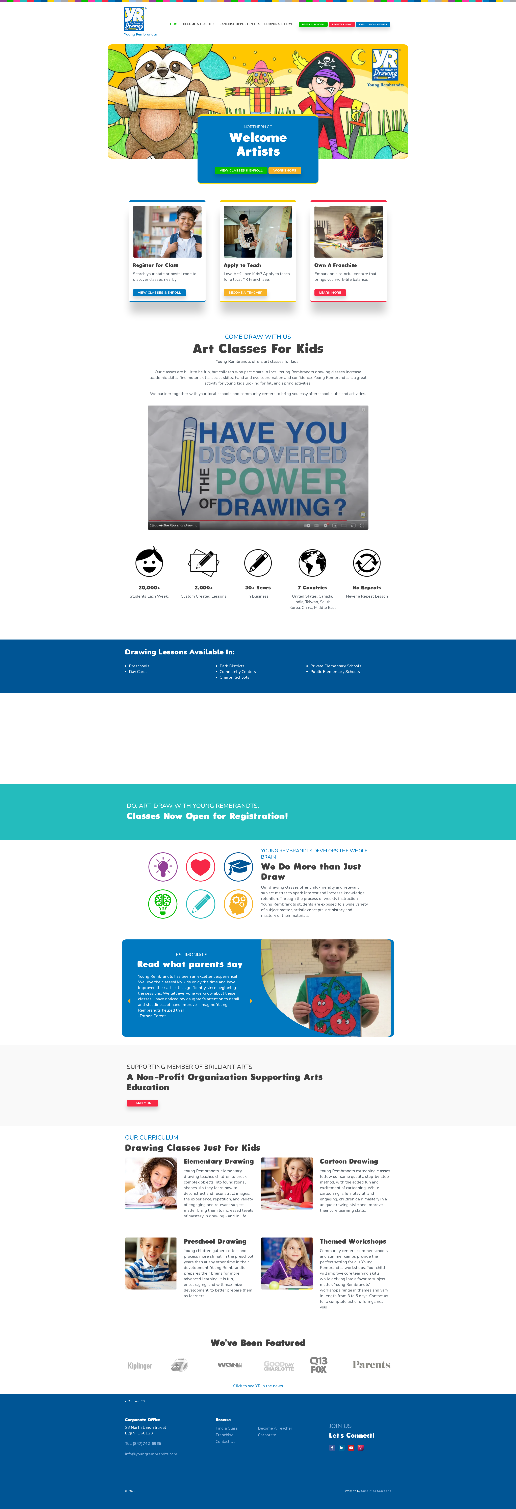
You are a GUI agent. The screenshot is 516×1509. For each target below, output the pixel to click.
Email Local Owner (373, 24)
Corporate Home (278, 24)
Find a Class (227, 1428)
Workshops (284, 170)
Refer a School (313, 24)
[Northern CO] (140, 24)
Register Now (342, 24)
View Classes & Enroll (241, 170)
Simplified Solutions (376, 1491)
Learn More (142, 1103)
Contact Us (225, 1441)
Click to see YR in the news (258, 1386)
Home (174, 24)
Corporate (267, 1435)
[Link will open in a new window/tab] (333, 1449)
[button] (258, 468)
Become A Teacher (198, 24)
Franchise (224, 1435)
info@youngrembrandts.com (151, 1454)
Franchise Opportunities (239, 24)
